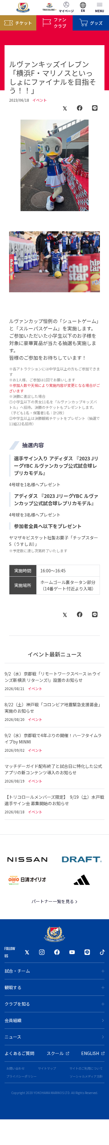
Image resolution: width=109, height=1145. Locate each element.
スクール (55, 1053)
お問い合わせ (15, 1068)
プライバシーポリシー (21, 1076)
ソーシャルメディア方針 (86, 1076)
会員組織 (13, 1020)
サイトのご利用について (86, 1068)
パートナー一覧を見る (53, 901)
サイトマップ (47, 1068)
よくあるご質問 (19, 1053)
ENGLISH (90, 1053)
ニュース (13, 1037)
